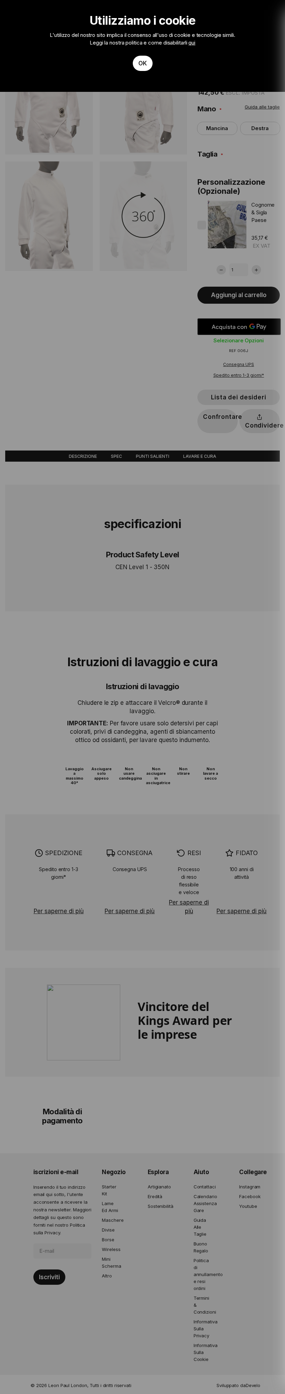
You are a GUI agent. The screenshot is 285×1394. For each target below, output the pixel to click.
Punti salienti (152, 456)
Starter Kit (109, 1190)
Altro (107, 1276)
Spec (116, 456)
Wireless (111, 1249)
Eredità (155, 1196)
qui (191, 42)
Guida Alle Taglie (200, 1227)
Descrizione (83, 456)
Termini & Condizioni (203, 1305)
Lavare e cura (199, 456)
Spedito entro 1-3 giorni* (238, 375)
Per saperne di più (59, 911)
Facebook (248, 1196)
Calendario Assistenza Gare (203, 1203)
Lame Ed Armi (110, 1207)
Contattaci (203, 1186)
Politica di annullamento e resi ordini (203, 1274)
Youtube (248, 1206)
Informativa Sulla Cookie (203, 1352)
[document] (142, 46)
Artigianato (157, 1186)
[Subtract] (221, 269)
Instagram (248, 1186)
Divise (108, 1230)
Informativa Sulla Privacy (203, 1328)
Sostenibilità (157, 1206)
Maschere (111, 1220)
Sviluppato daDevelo (238, 1385)
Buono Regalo (201, 1247)
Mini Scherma (111, 1262)
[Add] (256, 269)
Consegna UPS (238, 364)
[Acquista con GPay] (239, 326)
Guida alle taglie (262, 107)
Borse (108, 1239)
